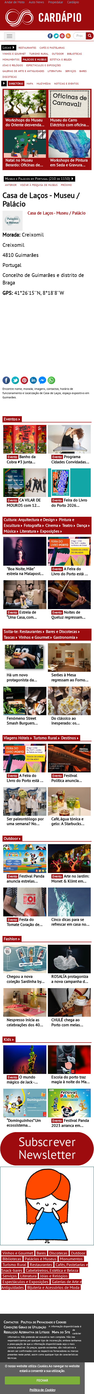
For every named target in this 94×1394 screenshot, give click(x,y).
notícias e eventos (66, 83)
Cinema (51, 525)
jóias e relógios (13, 65)
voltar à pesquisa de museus (38, 184)
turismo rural (38, 53)
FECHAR (42, 1380)
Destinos (68, 737)
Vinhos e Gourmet (34, 637)
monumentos (11, 59)
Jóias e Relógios (54, 1275)
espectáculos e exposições (43, 65)
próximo (66, 184)
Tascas (9, 637)
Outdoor (11, 838)
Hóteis (23, 737)
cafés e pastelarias (52, 47)
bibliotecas (74, 53)
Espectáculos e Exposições (25, 1281)
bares (82, 70)
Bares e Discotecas (61, 631)
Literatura (28, 531)
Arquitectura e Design (36, 519)
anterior (11, 184)
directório (16, 83)
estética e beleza (61, 59)
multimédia (44, 83)
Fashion (10, 938)
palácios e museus (34, 59)
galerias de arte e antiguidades (23, 70)
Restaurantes (31, 631)
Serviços (10, 1275)
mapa (30, 83)
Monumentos (71, 1258)
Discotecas (58, 1253)
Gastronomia (64, 637)
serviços (70, 70)
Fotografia (32, 525)
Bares (41, 1253)
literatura (55, 70)
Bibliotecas (12, 1258)
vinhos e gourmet (14, 53)
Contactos (11, 1322)
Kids (7, 1039)
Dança (82, 525)
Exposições (49, 531)
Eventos (11, 418)
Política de (42, 1390)
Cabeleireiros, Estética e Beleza (52, 1270)
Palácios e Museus (40, 1258)
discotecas (10, 76)
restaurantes (27, 47)
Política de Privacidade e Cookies (43, 1322)
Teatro (67, 525)
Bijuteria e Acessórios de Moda (53, 1287)
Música (10, 531)
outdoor (58, 53)
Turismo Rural (45, 737)
